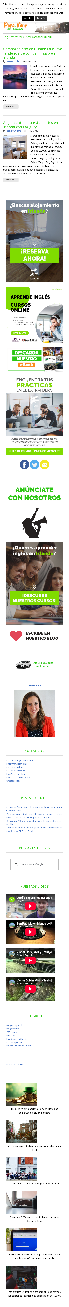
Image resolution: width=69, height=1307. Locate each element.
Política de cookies (15, 1064)
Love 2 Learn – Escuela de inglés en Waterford (28, 817)
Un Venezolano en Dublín (18, 1045)
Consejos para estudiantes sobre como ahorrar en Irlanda (34, 814)
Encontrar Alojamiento (17, 764)
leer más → (11, 106)
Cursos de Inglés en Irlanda (19, 760)
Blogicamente (12, 1028)
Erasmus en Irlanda (15, 770)
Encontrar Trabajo (14, 767)
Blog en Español (14, 1025)
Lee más (41, 18)
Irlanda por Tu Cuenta (16, 1039)
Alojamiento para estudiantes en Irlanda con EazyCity (30, 124)
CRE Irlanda (11, 1032)
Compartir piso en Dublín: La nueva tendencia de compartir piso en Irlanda (32, 53)
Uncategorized (13, 781)
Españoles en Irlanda (16, 774)
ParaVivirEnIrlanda (14, 61)
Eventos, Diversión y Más (18, 777)
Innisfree (10, 1035)
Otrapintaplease (14, 1042)
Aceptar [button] (28, 18)
